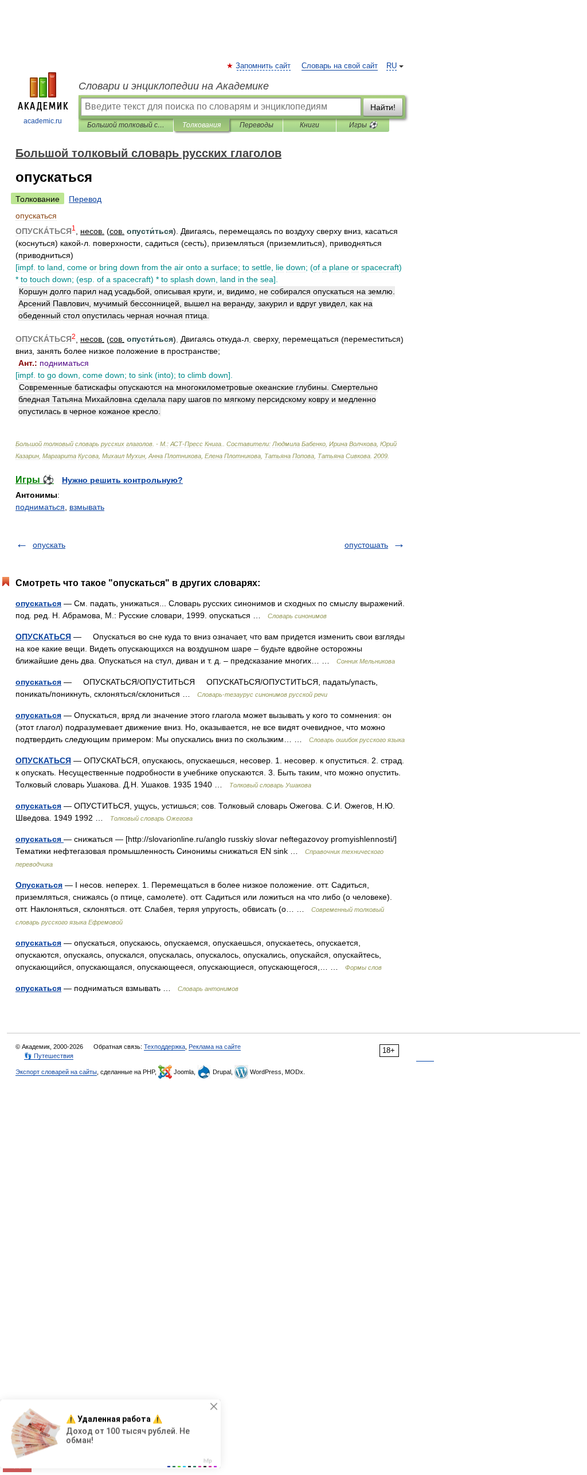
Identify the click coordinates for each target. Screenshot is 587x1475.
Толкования (201, 125)
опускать (49, 544)
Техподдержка (164, 1046)
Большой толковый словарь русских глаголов (126, 125)
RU (391, 66)
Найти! (383, 107)
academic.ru (43, 121)
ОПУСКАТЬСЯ (43, 636)
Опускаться (38, 884)
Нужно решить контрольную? (122, 480)
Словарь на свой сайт (340, 66)
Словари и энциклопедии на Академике (174, 86)
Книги (309, 125)
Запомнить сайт (264, 66)
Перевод (85, 199)
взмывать (86, 507)
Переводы (256, 125)
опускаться (38, 603)
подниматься (40, 507)
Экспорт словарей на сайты (56, 1071)
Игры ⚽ (363, 125)
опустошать (366, 544)
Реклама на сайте (215, 1046)
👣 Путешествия (48, 1055)
